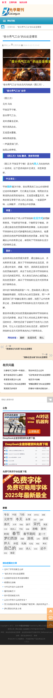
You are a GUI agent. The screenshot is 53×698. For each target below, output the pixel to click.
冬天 (19, 518)
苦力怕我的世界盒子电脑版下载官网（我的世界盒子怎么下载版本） (27, 604)
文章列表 (13, 2)
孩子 (28, 524)
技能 (27, 529)
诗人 (36, 163)
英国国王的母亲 (10, 388)
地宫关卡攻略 (34, 379)
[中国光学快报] (26, 10)
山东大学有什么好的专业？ (15, 599)
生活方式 (38, 218)
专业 (6, 514)
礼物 (23, 543)
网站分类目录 (43, 625)
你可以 (36, 515)
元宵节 (8, 519)
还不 (43, 548)
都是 (12, 552)
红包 (31, 543)
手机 (21, 529)
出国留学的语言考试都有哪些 (16, 578)
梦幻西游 (10, 538)
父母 (38, 539)
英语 (21, 548)
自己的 (10, 548)
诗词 (35, 549)
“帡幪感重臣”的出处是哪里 (39, 383)
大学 (14, 524)
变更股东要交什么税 (12, 379)
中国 (14, 514)
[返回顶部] (50, 624)
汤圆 (22, 538)
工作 (5, 529)
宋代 (36, 523)
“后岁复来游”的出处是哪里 (39, 374)
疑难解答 (26, 629)
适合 (5, 553)
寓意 (45, 524)
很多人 (13, 528)
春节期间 (29, 533)
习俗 (22, 514)
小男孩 (26, 641)
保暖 (43, 515)
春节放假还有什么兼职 (13, 374)
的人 (7, 543)
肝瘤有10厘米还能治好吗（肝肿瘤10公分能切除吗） (40, 388)
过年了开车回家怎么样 (13, 569)
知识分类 (23, 2)
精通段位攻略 (10, 582)
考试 (44, 543)
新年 (43, 528)
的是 (16, 543)
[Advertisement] (26, 671)
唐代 (7, 524)
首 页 (4, 2)
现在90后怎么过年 (36, 370)
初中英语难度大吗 (11, 595)
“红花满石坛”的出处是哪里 (15, 383)
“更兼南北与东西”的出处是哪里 (18, 348)
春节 (16, 533)
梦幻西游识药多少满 (12, 608)
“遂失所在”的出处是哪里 (14, 573)
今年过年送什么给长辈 (13, 586)
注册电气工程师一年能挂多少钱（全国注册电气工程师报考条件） (16, 370)
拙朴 (9, 186)
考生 (37, 543)
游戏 (30, 538)
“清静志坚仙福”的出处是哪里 (35, 357)
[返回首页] (50, 611)
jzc (9, 45)
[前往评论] (50, 618)
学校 (21, 524)
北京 (35, 520)
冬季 (28, 519)
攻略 (35, 528)
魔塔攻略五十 (10, 591)
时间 (6, 534)
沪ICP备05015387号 (37, 629)
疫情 (45, 538)
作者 (29, 514)
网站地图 (18, 629)
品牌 (41, 520)
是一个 (42, 534)
